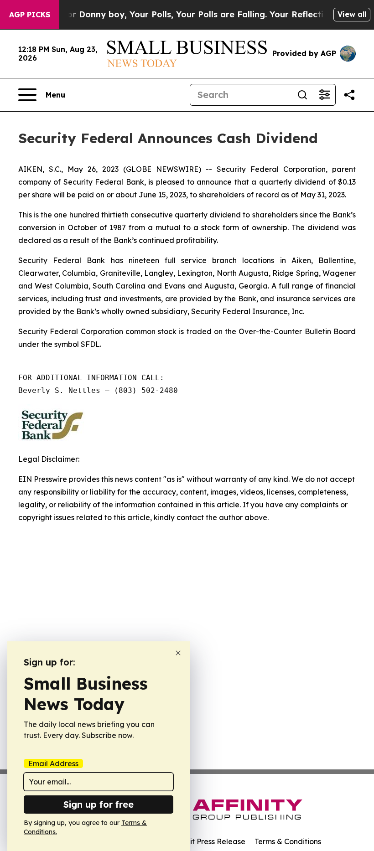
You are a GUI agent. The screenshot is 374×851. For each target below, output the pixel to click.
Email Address (53, 763)
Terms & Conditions (288, 841)
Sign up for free (98, 804)
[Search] (302, 94)
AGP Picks (29, 14)
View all (352, 14)
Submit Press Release (207, 841)
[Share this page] (349, 95)
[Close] (178, 653)
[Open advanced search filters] (324, 94)
